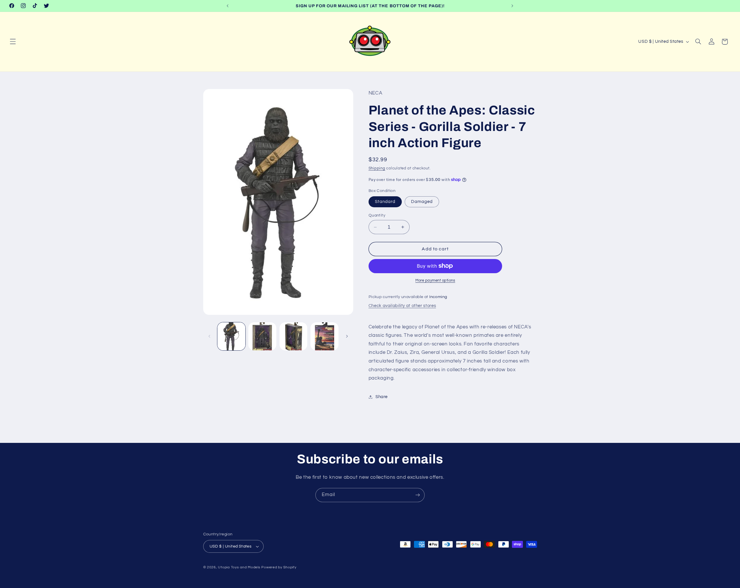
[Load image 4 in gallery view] (324, 336)
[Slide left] (209, 336)
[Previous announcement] (227, 6)
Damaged (422, 201)
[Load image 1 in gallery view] (231, 336)
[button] (12, 41)
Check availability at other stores (402, 306)
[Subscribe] (417, 495)
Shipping (377, 168)
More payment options (435, 280)
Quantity (377, 215)
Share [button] (381, 397)
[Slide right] (347, 336)
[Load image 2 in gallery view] (262, 336)
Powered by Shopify (278, 567)
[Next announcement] (512, 6)
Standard (385, 201)
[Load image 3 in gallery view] (294, 336)
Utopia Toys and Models (239, 567)
